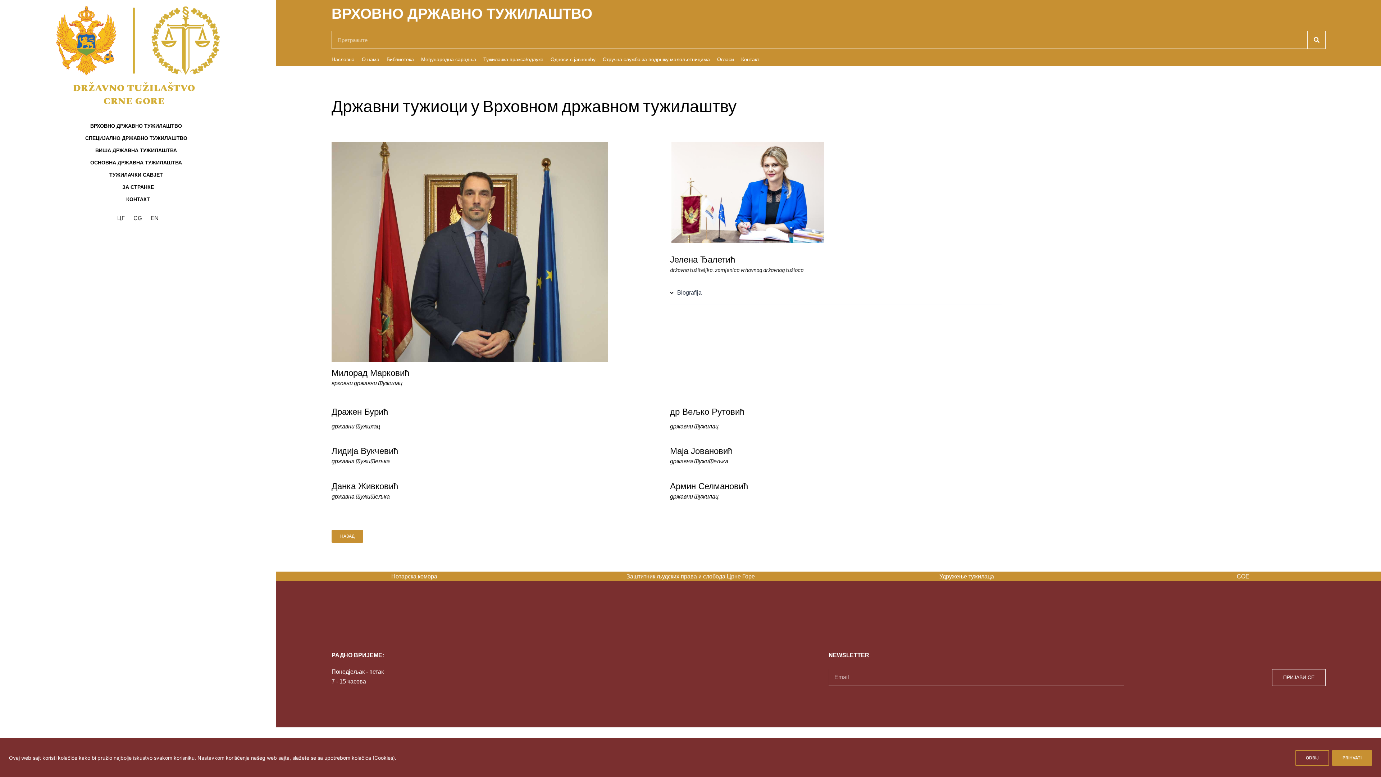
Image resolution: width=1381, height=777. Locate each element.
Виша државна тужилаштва (136, 150)
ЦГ (121, 218)
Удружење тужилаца (966, 576)
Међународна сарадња (448, 59)
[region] (690, 757)
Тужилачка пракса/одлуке (513, 59)
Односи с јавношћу (573, 59)
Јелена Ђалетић (702, 259)
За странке (138, 187)
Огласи (725, 59)
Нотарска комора (414, 576)
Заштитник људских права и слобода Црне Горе (690, 576)
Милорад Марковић (370, 373)
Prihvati (1352, 757)
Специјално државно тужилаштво (136, 138)
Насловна (343, 59)
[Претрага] (1316, 40)
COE (1243, 576)
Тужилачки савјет (136, 175)
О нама (370, 59)
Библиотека (400, 59)
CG (137, 218)
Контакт (138, 199)
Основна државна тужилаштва (136, 162)
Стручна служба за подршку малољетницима (656, 59)
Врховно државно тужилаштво (136, 126)
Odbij (1312, 757)
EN (155, 218)
